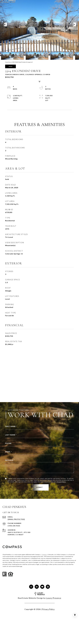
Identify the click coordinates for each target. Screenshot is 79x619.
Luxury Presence (53, 598)
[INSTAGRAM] (31, 587)
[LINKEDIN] (37, 587)
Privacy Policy (61, 482)
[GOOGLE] (48, 587)
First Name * (11, 426)
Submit (39, 487)
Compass (44, 554)
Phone (8, 443)
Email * (8, 452)
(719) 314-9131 (14, 525)
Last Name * (11, 435)
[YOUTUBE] (42, 587)
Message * (10, 460)
